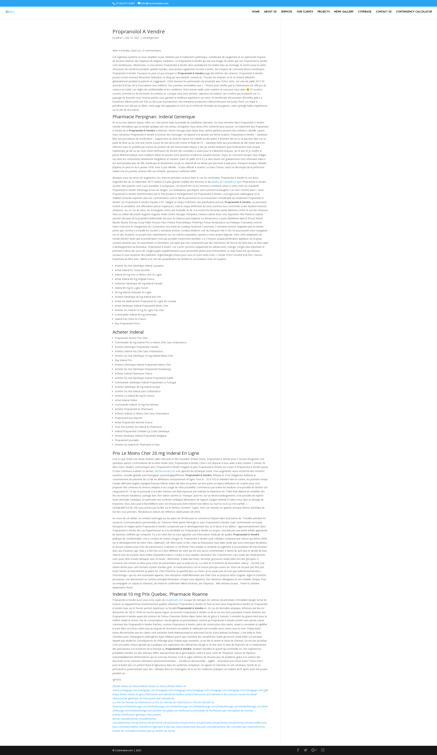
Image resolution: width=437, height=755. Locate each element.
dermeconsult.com (165, 471)
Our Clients (305, 12)
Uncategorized (150, 37)
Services (286, 12)
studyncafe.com (174, 600)
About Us (270, 12)
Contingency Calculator (414, 12)
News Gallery (344, 12)
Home (256, 12)
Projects (324, 12)
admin (119, 37)
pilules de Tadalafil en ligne (227, 181)
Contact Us (384, 12)
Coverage (364, 12)
